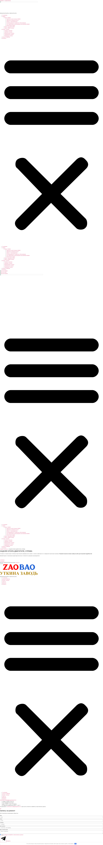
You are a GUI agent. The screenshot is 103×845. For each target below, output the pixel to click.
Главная (1, 549)
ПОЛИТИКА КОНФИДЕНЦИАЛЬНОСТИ (8, 800)
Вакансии (4, 583)
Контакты (4, 38)
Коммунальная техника (9, 33)
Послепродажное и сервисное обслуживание (16, 22)
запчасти (6, 549)
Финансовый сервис (10, 25)
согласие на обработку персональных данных (13, 834)
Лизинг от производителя (11, 21)
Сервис (3, 16)
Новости (4, 581)
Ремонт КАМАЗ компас (9, 28)
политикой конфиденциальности (14, 806)
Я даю (12, 834)
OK (75, 843)
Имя (1, 815)
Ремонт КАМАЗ (7, 17)
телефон (2, 822)
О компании (4, 15)
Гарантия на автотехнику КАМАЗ (13, 19)
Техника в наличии (8, 30)
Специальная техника (9, 34)
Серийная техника (8, 31)
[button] (51, 142)
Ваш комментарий (4, 829)
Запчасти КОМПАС (6, 37)
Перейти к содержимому (5, 0)
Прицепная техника (8, 35)
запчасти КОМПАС (6, 579)
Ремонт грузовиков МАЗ (9, 26)
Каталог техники (5, 29)
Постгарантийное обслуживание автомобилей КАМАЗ (18, 24)
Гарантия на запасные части (12, 20)
